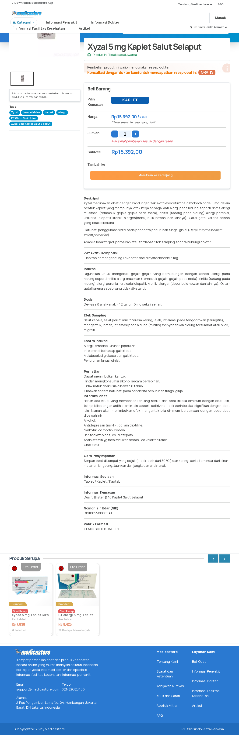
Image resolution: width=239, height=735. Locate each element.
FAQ (221, 4)
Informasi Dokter (105, 22)
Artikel (84, 28)
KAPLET (130, 100)
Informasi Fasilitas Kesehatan (40, 28)
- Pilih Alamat (215, 27)
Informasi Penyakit (61, 22)
